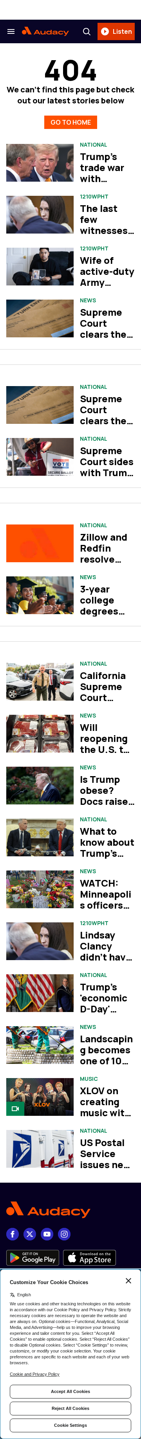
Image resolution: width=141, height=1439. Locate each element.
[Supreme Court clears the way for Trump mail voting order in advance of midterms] (40, 405)
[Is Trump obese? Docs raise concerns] (40, 786)
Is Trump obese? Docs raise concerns (104, 796)
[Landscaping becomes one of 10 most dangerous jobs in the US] (40, 1045)
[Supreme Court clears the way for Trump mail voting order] (40, 319)
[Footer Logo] (70, 1210)
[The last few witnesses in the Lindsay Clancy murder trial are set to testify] (40, 215)
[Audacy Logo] (45, 31)
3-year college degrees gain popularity (104, 610)
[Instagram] (64, 1234)
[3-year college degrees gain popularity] (40, 595)
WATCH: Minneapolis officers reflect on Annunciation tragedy (105, 910)
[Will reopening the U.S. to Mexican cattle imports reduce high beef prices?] (40, 734)
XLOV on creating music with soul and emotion (105, 1112)
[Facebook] (12, 1234)
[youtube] (47, 1234)
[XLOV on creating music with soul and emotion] (40, 1097)
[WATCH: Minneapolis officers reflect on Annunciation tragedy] (40, 889)
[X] (30, 1234)
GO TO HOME (71, 122)
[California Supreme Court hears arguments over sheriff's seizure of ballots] (40, 682)
